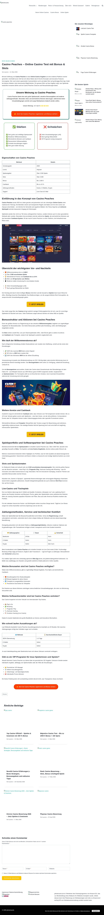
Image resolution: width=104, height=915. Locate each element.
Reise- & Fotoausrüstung (55, 5)
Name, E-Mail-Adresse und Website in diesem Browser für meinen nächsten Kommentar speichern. (30, 873)
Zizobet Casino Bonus (87, 46)
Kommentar (6, 843)
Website (51, 868)
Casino (5, 694)
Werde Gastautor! (78, 5)
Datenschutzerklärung (16, 892)
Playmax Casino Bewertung (51, 814)
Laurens (6, 72)
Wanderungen (42, 5)
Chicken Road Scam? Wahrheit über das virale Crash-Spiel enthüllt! (92, 111)
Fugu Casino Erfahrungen (88, 72)
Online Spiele (64, 12)
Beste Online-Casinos (42, 12)
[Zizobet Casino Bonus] (77, 46)
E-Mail (28, 868)
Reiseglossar (95, 5)
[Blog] (40, 892)
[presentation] (19, 719)
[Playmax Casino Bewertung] (77, 58)
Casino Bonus (54, 12)
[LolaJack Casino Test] (77, 28)
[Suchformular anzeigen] (102, 5)
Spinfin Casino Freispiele (88, 34)
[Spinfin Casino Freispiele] (77, 34)
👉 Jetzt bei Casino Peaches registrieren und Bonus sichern (35, 114)
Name (5, 868)
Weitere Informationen (85, 911)
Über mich (68, 5)
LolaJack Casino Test (87, 28)
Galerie (87, 5)
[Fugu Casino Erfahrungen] (77, 72)
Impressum (5, 892)
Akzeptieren (96, 911)
